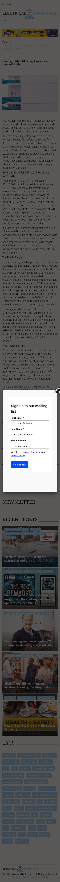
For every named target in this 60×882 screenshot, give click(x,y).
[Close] (57, 390)
